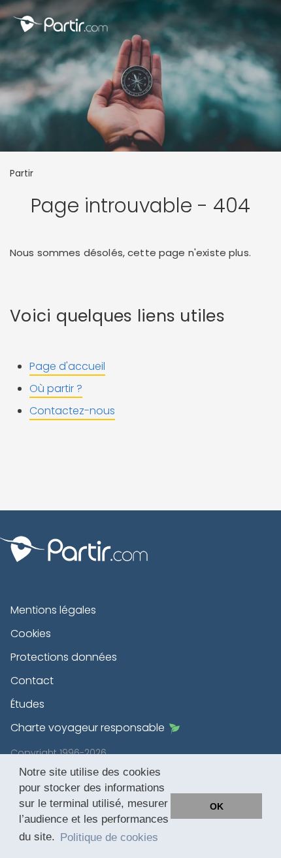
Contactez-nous (72, 410)
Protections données (63, 657)
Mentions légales (53, 610)
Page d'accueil (67, 366)
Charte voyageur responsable (87, 727)
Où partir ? (55, 388)
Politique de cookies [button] (109, 837)
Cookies (30, 633)
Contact (32, 680)
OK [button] (216, 806)
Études (27, 704)
